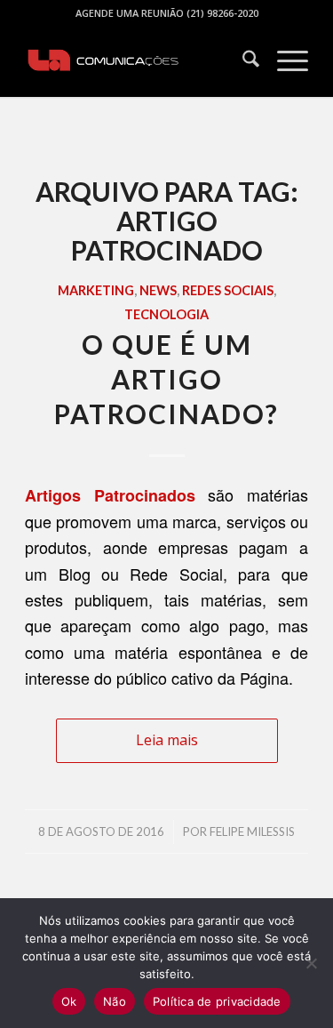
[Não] (311, 963)
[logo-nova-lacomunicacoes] (138, 61)
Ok (69, 1001)
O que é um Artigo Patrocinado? (166, 379)
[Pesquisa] (242, 61)
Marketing (96, 290)
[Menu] (283, 61)
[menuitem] (242, 61)
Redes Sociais (228, 290)
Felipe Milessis (252, 831)
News (158, 290)
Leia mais (167, 740)
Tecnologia (166, 314)
